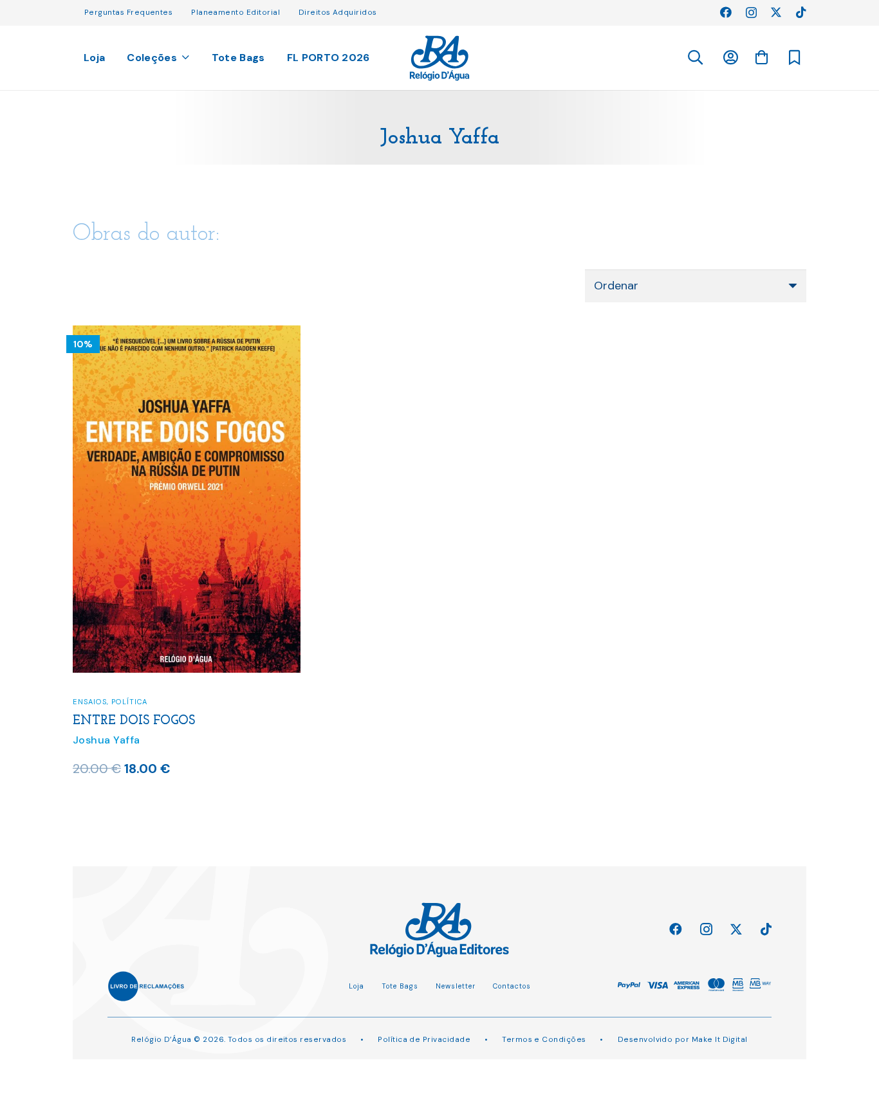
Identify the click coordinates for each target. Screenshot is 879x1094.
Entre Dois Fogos (134, 721)
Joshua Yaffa (106, 740)
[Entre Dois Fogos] (187, 334)
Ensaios (90, 701)
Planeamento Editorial (235, 12)
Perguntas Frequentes (128, 12)
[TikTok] (801, 12)
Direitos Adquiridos (338, 12)
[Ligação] (440, 58)
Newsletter (456, 985)
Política (129, 701)
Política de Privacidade (424, 1039)
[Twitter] (776, 12)
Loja (356, 985)
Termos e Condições (544, 1039)
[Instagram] (751, 12)
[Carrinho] (761, 57)
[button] (694, 58)
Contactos (512, 985)
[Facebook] (726, 12)
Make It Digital (720, 1039)
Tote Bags (400, 985)
